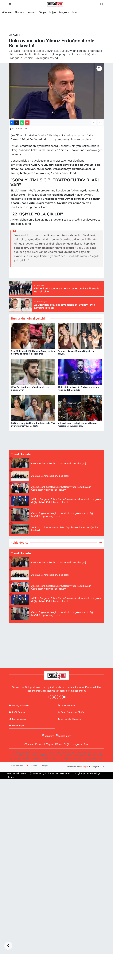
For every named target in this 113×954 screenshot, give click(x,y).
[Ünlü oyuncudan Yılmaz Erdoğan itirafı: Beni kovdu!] (56, 91)
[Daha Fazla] (27, 122)
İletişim (45, 765)
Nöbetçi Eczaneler (20, 705)
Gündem (6, 12)
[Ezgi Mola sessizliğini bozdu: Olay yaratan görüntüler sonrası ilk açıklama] (33, 335)
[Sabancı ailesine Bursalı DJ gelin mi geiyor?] (80, 335)
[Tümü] (100, 542)
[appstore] (48, 735)
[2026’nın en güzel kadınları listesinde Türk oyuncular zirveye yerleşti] (33, 407)
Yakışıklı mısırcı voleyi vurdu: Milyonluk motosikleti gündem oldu (78, 424)
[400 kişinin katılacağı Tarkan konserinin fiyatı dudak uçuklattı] (80, 371)
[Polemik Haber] (55, 3)
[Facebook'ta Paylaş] (12, 122)
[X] (54, 697)
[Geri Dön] (8, 946)
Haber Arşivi (18, 725)
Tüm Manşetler (19, 719)
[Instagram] (59, 697)
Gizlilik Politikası (16, 765)
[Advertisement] (56, 644)
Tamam (12, 777)
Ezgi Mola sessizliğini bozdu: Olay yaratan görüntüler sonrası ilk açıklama (33, 352)
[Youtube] (64, 697)
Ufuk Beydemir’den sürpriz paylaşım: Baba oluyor (30, 388)
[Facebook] (49, 697)
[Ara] (101, 4)
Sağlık (52, 12)
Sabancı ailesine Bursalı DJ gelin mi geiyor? (76, 352)
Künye (34, 765)
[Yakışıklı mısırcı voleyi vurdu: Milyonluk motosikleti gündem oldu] (80, 407)
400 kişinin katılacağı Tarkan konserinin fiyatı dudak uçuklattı (78, 388)
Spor (74, 12)
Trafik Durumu (18, 712)
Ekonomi (20, 12)
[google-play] (63, 735)
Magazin (64, 12)
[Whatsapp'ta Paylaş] (22, 122)
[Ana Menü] (10, 4)
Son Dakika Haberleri (71, 719)
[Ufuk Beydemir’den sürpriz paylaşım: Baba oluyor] (33, 371)
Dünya (42, 12)
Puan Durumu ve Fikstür (72, 712)
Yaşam (31, 12)
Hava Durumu (68, 705)
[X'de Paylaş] (16, 122)
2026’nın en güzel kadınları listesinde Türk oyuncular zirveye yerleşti (33, 424)
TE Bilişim (84, 767)
